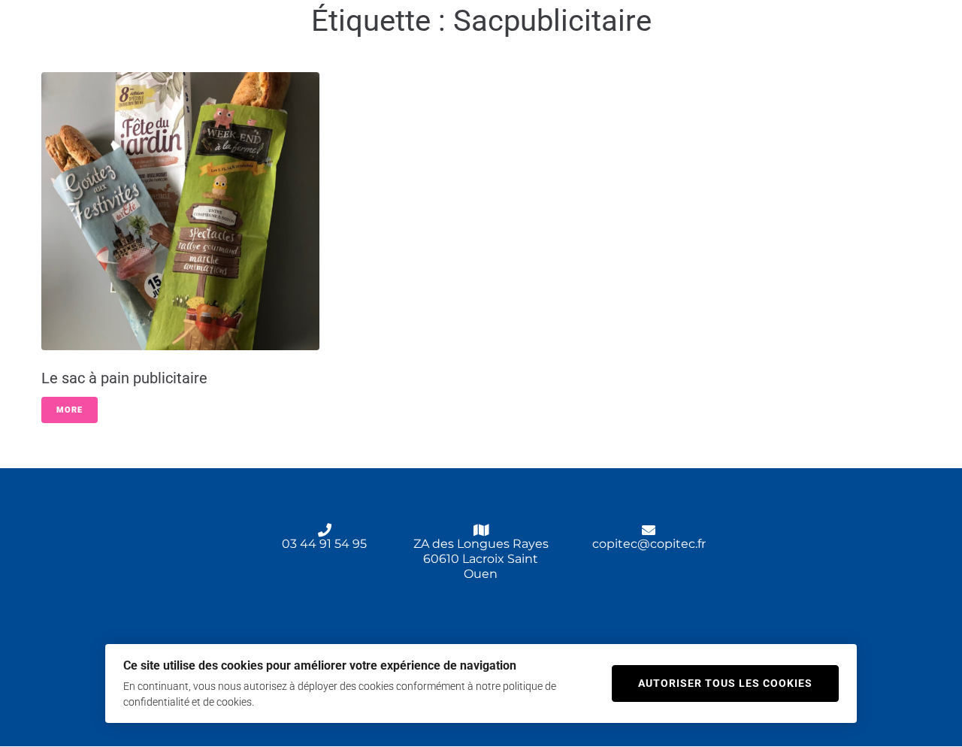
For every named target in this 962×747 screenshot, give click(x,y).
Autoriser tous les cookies (725, 683)
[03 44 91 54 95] (324, 530)
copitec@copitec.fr (649, 544)
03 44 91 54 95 (324, 544)
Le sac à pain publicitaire (124, 378)
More (69, 410)
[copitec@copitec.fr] (648, 530)
